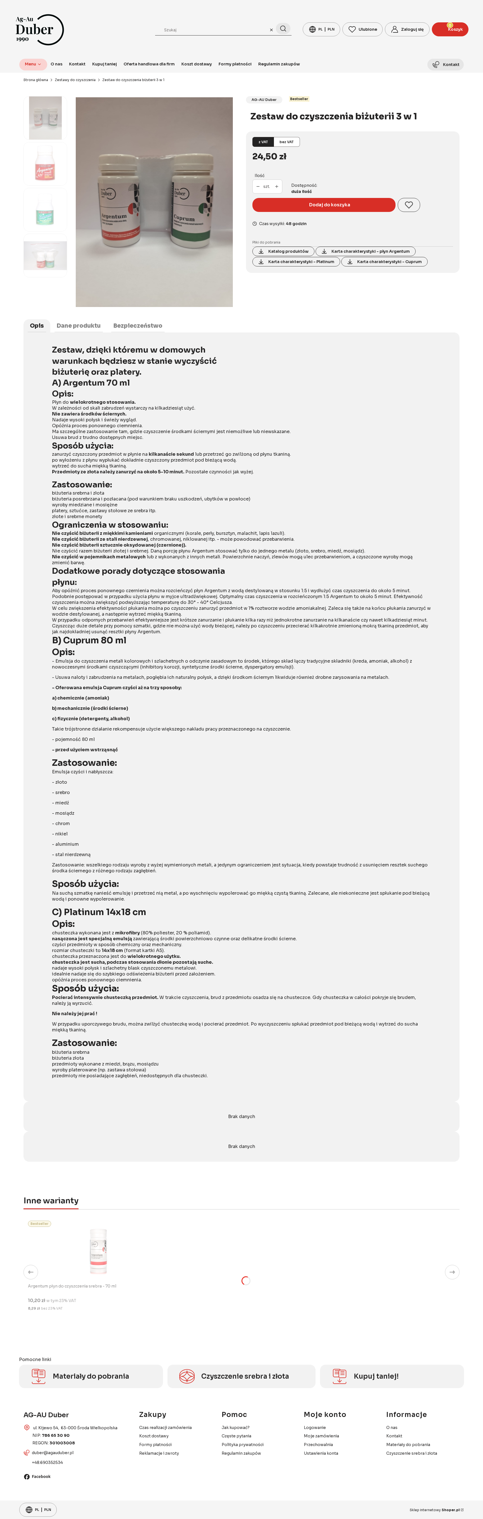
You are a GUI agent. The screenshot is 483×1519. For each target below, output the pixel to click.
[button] (283, 28)
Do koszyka (103, 1323)
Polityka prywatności (243, 1444)
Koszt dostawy (154, 1435)
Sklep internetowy (435, 1510)
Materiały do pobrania (408, 1444)
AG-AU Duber (264, 100)
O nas (391, 1427)
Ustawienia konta (321, 1453)
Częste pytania (236, 1435)
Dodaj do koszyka (329, 205)
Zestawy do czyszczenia (75, 80)
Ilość (259, 175)
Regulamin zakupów (241, 1453)
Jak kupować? (236, 1427)
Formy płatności (155, 1444)
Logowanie (315, 1427)
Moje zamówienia (321, 1435)
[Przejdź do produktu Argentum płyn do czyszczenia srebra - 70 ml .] (98, 1249)
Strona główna (35, 80)
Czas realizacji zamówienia (165, 1427)
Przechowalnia (318, 1444)
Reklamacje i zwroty (159, 1453)
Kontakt (394, 1435)
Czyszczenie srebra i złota (411, 1453)
